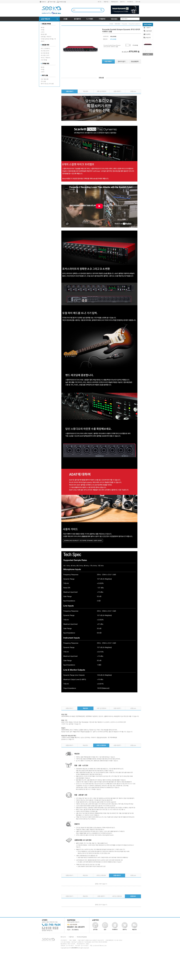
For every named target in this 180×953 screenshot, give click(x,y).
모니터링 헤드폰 (45, 53)
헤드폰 (42, 27)
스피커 (42, 32)
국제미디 (43, 1)
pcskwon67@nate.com (100, 945)
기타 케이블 (44, 60)
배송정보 (85, 91)
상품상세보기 (69, 91)
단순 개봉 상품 (44, 79)
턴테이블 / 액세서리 (46, 36)
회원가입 (106, 1)
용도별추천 (77, 19)
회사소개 (63, 937)
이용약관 (71, 937)
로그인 (99, 1)
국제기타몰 (52, 1)
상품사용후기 (117, 91)
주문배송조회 (114, 1)
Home (111, 24)
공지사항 (138, 1)
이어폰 (42, 29)
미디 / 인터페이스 (45, 48)
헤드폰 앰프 (44, 34)
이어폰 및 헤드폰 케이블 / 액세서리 (48, 40)
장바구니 (122, 1)
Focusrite (124, 24)
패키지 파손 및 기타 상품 (47, 83)
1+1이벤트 (90, 19)
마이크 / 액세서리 (45, 57)
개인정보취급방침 (82, 937)
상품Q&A (133, 91)
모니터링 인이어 (45, 50)
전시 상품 (43, 81)
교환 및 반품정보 (101, 91)
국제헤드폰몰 (62, 1)
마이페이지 (130, 1)
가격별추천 (102, 19)
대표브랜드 (114, 19)
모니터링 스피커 (45, 55)
